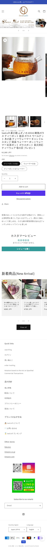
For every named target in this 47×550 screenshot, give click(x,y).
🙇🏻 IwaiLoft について (12, 423)
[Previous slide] (18, 30)
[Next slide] (28, 30)
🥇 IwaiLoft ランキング (13, 433)
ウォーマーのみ (30, 164)
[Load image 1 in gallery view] (11, 121)
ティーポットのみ (11, 164)
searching (8, 350)
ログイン (8, 355)
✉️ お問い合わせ (11, 428)
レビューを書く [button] (23, 249)
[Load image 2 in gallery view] (23, 121)
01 (23, 23)
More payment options (24, 198)
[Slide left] (2, 122)
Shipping (11, 155)
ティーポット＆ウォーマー (14, 169)
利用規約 (8, 398)
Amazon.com (9, 457)
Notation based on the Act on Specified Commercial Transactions (19, 371)
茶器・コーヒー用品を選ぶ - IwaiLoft (20, 546)
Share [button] (6, 204)
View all (23, 327)
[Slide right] (44, 122)
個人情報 (8, 388)
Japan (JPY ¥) (15, 529)
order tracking (10, 365)
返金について (10, 409)
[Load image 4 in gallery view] (35, 121)
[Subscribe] (39, 505)
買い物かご (9, 360)
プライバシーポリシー (13, 403)
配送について (10, 393)
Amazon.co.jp (10, 452)
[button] (2, 11)
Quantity (4, 174)
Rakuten (8, 447)
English (31, 529)
